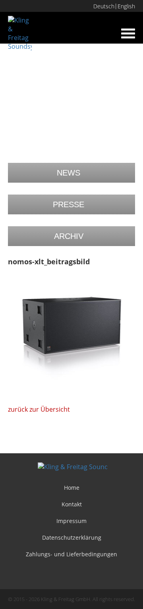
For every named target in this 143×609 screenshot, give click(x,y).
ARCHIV (68, 236)
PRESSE (68, 204)
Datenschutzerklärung (71, 537)
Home (71, 487)
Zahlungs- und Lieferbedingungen (71, 554)
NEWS (68, 172)
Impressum (71, 521)
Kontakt (72, 504)
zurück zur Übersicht (39, 409)
